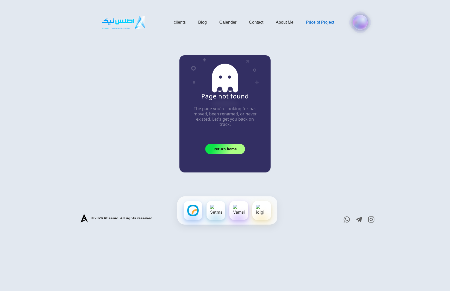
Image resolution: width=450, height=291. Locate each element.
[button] (360, 22)
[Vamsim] (238, 210)
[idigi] (261, 210)
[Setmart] (216, 210)
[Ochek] (193, 210)
